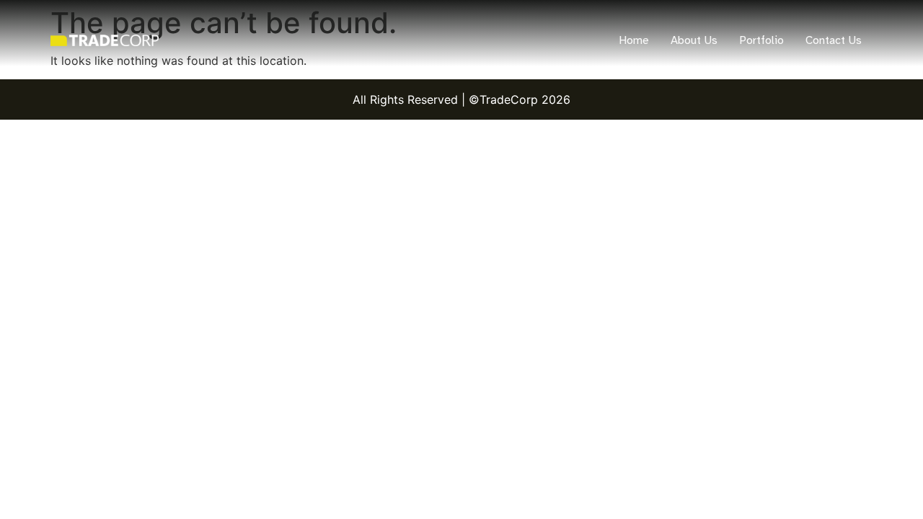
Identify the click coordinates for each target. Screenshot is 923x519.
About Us (694, 40)
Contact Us (833, 40)
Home (634, 40)
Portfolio (761, 40)
